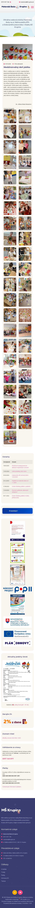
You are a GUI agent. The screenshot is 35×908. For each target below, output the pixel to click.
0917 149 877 (8, 759)
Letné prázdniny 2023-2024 (19, 471)
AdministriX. (29, 901)
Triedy (3, 872)
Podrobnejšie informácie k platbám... (12, 786)
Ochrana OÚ (5, 878)
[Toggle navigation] (32, 7)
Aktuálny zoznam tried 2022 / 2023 (11, 738)
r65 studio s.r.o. (25, 899)
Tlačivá (3, 881)
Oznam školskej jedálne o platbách (21, 486)
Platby (3, 875)
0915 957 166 (5, 2)
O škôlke (4, 869)
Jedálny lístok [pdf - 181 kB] (21, 705)
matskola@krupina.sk (27, 2)
